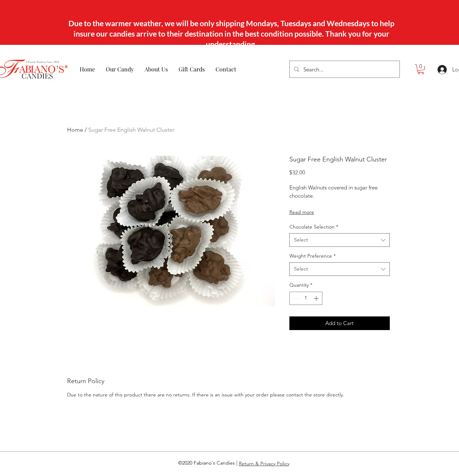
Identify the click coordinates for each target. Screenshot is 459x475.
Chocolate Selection (313, 227)
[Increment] (316, 298)
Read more (301, 212)
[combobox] (339, 240)
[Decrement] (294, 298)
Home (75, 129)
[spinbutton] (305, 298)
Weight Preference (312, 256)
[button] (421, 69)
